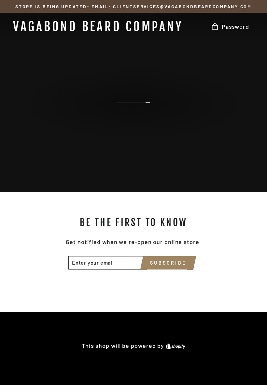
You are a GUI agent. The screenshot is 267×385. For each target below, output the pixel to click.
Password (235, 26)
